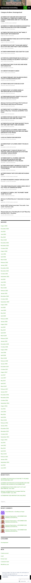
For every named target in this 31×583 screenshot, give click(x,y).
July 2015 (3, 442)
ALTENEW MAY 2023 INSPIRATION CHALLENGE (13, 495)
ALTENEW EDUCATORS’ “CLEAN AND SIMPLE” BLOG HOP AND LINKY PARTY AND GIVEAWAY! (14, 45)
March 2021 (4, 287)
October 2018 (4, 347)
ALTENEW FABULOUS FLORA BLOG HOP (12, 83)
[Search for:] (15, 501)
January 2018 (4, 363)
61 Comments (12, 85)
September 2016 (5, 403)
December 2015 (5, 428)
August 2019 (4, 324)
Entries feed (4, 558)
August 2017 (4, 372)
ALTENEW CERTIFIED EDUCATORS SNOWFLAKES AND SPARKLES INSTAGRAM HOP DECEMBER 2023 (15, 483)
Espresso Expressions (10, 516)
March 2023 (4, 240)
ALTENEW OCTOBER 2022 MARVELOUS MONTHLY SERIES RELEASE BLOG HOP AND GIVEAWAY (15, 26)
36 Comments (11, 120)
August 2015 (4, 439)
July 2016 (3, 408)
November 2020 (5, 296)
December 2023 (5, 228)
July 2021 (3, 279)
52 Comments (11, 195)
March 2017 (4, 386)
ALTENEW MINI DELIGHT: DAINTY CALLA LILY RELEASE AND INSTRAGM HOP (14, 97)
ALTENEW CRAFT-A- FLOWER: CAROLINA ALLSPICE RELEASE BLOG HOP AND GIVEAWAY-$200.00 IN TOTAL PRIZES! (13, 159)
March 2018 (4, 358)
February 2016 (4, 423)
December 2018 (5, 344)
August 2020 (4, 304)
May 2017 (3, 380)
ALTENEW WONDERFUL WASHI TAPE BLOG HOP (15, 179)
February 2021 (4, 290)
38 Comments (13, 139)
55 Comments (11, 113)
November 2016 (5, 397)
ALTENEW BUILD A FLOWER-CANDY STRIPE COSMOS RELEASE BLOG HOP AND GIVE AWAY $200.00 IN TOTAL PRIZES (14, 131)
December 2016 (5, 394)
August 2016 (4, 406)
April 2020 (3, 316)
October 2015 (4, 434)
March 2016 (4, 420)
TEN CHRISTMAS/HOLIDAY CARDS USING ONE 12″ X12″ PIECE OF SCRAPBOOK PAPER (15, 186)
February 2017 (4, 389)
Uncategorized (4, 542)
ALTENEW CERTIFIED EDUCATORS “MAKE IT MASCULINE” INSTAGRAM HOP (14, 33)
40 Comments (12, 93)
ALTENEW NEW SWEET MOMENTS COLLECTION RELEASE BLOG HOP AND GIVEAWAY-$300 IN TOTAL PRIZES (15, 167)
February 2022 (4, 262)
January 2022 (4, 265)
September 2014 (5, 462)
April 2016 (3, 417)
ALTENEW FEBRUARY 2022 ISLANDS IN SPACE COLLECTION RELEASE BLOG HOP (14, 78)
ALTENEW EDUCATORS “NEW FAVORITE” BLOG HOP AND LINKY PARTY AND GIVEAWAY (15, 124)
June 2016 (3, 411)
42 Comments (13, 147)
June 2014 (3, 468)
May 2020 (3, 313)
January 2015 (4, 459)
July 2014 (3, 465)
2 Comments (11, 35)
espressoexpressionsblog (9, 8)
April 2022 (3, 256)
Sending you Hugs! (19, 511)
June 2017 (3, 377)
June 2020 (3, 310)
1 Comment (10, 67)
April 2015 (3, 451)
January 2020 (4, 321)
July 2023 (3, 231)
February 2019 (4, 338)
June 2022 (3, 254)
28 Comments (11, 126)
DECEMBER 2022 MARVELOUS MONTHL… (16, 516)
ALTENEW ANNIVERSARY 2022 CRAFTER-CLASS (15, 51)
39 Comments (13, 154)
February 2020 (4, 318)
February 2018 (4, 361)
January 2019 (4, 341)
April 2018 (3, 355)
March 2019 (4, 335)
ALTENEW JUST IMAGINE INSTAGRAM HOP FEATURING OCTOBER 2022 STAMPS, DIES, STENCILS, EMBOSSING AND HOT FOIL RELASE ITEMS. (14, 19)
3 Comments (9, 208)
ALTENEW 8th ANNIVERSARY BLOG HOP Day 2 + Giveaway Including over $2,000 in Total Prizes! (15, 58)
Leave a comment (12, 22)
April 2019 (3, 332)
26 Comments (12, 170)
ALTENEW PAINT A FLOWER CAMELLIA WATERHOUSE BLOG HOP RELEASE (12, 90)
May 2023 (3, 237)
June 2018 (3, 352)
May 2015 (3, 448)
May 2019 (3, 330)
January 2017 (4, 392)
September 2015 (5, 437)
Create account (5, 553)
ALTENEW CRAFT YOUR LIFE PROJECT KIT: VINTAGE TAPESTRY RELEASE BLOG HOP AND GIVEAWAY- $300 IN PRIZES (14, 152)
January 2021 (4, 293)
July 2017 (3, 375)
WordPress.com (5, 564)
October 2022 (4, 248)
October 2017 (4, 369)
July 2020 (3, 307)
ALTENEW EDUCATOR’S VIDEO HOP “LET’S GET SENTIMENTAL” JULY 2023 (13, 487)
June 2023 (3, 234)
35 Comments (12, 80)
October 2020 (4, 299)
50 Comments (12, 29)
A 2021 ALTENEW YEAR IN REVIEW (11, 137)
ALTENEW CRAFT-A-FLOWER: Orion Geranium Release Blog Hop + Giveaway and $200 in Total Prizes (14, 111)
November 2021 (5, 271)
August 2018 (4, 349)
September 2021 (5, 276)
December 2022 (5, 242)
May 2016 (3, 414)
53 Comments (11, 134)
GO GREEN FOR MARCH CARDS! (10, 71)
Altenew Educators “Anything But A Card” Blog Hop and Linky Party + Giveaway (15, 212)
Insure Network (9, 511)
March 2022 (4, 259)
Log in (2, 556)
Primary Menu (29, 8)
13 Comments (10, 48)
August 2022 (4, 251)
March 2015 (4, 453)
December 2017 (5, 366)
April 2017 (3, 383)
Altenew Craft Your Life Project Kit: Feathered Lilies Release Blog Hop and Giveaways (14, 103)
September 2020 (5, 301)
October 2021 (4, 273)
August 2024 (4, 225)
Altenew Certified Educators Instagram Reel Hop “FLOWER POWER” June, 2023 (13, 492)
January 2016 (4, 425)
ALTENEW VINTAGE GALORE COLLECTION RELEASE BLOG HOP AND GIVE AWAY (13, 117)
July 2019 (3, 327)
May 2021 (3, 285)
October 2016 (4, 400)
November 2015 (5, 431)
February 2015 (4, 456)
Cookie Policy (5, 576)
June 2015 (3, 445)
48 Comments (10, 214)
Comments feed (5, 561)
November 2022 (5, 245)
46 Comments (11, 42)
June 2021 (3, 282)
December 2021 (5, 268)
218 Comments (10, 61)
